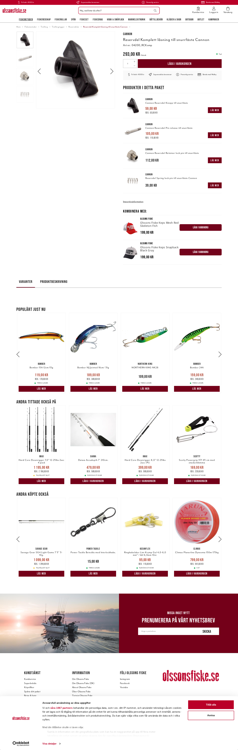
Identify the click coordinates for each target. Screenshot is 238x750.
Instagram (125, 679)
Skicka (207, 631)
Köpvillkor (29, 687)
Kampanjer (214, 19)
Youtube (124, 687)
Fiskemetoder (26, 19)
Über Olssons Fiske (81, 691)
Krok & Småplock (115, 19)
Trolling (44, 27)
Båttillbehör (156, 19)
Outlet (201, 19)
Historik (143, 55)
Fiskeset (84, 19)
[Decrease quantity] (134, 66)
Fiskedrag (98, 19)
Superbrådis (30, 683)
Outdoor (189, 19)
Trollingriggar (58, 27)
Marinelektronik (136, 19)
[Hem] (14, 10)
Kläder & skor (174, 19)
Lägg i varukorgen (180, 64)
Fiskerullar (61, 19)
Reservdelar (73, 27)
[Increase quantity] (134, 61)
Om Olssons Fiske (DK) (83, 683)
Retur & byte (30, 695)
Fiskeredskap (44, 19)
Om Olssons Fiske (80, 679)
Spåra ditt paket (32, 691)
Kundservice (30, 679)
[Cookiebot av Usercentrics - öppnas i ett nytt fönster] (21, 743)
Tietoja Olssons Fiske (82, 695)
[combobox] (118, 10)
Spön (73, 19)
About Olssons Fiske (81, 687)
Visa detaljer (49, 743)
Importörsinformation (133, 201)
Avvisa (211, 715)
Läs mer (214, 110)
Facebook (125, 683)
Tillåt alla (211, 704)
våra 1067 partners (61, 707)
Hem (18, 27)
